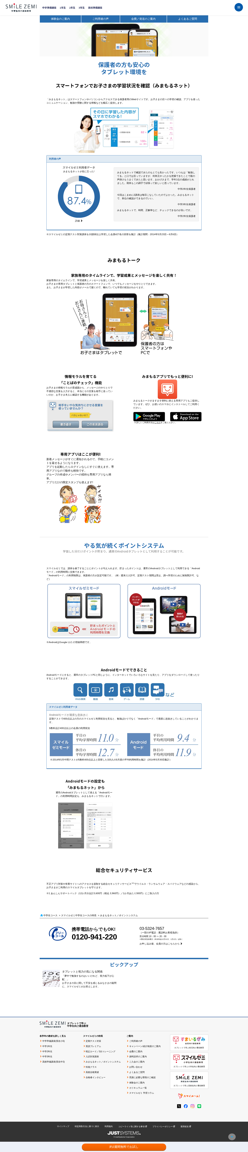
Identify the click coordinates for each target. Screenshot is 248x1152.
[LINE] (199, 1106)
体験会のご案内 (60, 18)
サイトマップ (63, 1126)
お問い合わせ (135, 1067)
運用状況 (185, 1126)
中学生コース (50, 915)
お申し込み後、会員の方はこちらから (160, 943)
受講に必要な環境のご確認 (142, 1077)
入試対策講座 (92, 1056)
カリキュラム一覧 (138, 1088)
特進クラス (91, 1067)
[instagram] (192, 1106)
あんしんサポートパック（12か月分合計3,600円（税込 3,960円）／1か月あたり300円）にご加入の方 (105, 893)
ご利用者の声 (100, 18)
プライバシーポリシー (163, 1126)
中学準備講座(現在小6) (53, 1041)
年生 (63, 7)
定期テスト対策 (93, 1041)
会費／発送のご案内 (143, 18)
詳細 (77, 220)
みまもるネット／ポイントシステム (103, 1061)
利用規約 (109, 1126)
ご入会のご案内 (137, 1061)
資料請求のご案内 (138, 1056)
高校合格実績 (92, 1072)
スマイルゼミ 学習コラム (141, 1093)
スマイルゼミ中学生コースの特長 (79, 915)
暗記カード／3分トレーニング (100, 1051)
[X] (179, 1106)
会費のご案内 (135, 1051)
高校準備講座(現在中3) (53, 1061)
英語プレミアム (93, 1046)
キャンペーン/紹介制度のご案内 (145, 1046)
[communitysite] (189, 1096)
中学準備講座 (49, 7)
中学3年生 (47, 1056)
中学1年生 (47, 1046)
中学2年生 (47, 1051)
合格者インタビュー (95, 1077)
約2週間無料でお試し (124, 1146)
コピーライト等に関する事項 (131, 1126)
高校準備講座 (95, 7)
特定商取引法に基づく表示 (87, 1126)
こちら (158, 422)
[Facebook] (186, 1106)
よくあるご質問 (187, 18)
